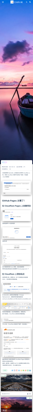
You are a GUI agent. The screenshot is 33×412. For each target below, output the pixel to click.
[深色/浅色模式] (30, 2)
